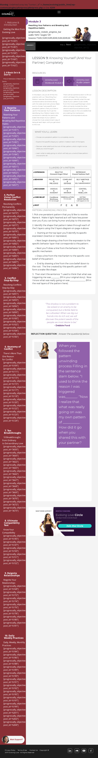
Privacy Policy (10, 750)
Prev (62, 45)
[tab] (14, 23)
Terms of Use (22, 750)
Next (68, 44)
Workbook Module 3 (54, 83)
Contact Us (33, 750)
